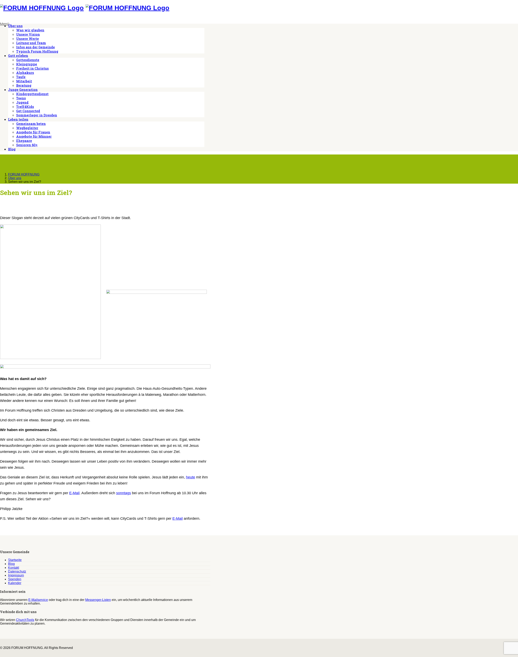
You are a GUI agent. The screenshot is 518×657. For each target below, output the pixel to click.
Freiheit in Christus (32, 68)
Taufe (20, 77)
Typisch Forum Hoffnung (37, 51)
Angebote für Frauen (33, 132)
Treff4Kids (25, 106)
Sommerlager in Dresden (36, 115)
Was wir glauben (30, 30)
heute (190, 477)
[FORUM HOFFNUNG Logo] (42, 8)
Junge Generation (23, 89)
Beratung (23, 85)
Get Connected (28, 111)
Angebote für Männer (34, 136)
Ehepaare (24, 140)
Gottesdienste (27, 60)
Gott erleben (18, 55)
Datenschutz (17, 571)
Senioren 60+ (27, 145)
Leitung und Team (31, 43)
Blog (12, 149)
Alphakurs (25, 72)
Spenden (14, 579)
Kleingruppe (26, 64)
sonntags (123, 493)
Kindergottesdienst (32, 94)
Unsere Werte (27, 38)
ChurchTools (25, 620)
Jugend (22, 102)
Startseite (15, 560)
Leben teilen (18, 119)
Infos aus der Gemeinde (35, 47)
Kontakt (13, 567)
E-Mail (74, 493)
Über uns (15, 26)
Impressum (16, 575)
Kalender (14, 583)
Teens (21, 98)
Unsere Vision (28, 34)
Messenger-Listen (98, 600)
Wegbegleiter (27, 128)
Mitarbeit (24, 81)
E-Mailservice (38, 600)
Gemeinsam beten (31, 123)
